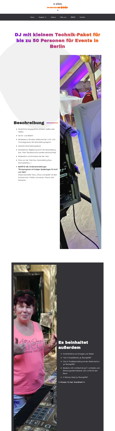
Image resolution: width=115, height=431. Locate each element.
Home (32, 17)
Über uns (63, 17)
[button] (42, 17)
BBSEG (73, 17)
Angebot (41, 17)
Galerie (53, 17)
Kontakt (82, 17)
